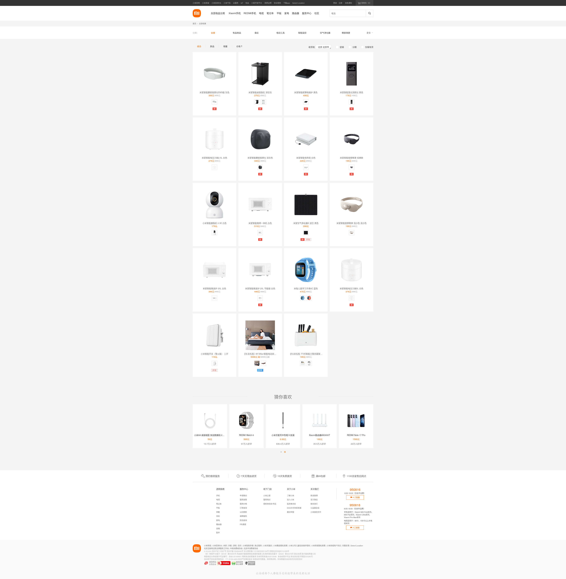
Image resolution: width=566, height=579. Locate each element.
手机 (218, 495)
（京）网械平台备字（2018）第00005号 (220, 554)
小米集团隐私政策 (280, 545)
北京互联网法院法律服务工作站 (216, 548)
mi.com (209, 551)
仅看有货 (367, 46)
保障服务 (243, 516)
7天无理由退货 (248, 476)
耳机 (218, 516)
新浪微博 (314, 495)
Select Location (298, 3)
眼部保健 (346, 32)
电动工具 (280, 32)
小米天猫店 (267, 545)
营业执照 (297, 554)
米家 (225, 545)
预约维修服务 (213, 476)
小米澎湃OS (216, 3)
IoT (242, 3)
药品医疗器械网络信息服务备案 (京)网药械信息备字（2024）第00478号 (265, 554)
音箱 (218, 528)
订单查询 (243, 508)
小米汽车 (227, 3)
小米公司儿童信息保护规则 (299, 545)
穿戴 (218, 512)
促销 (340, 46)
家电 (218, 520)
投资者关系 (291, 503)
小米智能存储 (248, 545)
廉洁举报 (290, 512)
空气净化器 (325, 32)
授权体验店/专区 (269, 503)
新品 (212, 46)
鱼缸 (257, 32)
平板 (218, 508)
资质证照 (268, 3)
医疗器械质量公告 (309, 554)
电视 (218, 499)
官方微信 (314, 499)
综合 (199, 46)
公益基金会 (315, 508)
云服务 (235, 3)
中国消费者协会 (236, 548)
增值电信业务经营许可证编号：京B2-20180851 (223, 556)
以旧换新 (243, 512)
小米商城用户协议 (334, 545)
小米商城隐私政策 (318, 545)
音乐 (239, 545)
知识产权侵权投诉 (245, 559)
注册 (340, 3)
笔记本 (219, 503)
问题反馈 (345, 545)
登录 (335, 3)
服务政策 (243, 499)
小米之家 (266, 495)
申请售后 (243, 495)
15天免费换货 (284, 476)
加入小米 (290, 499)
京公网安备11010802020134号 (256, 551)
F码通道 (243, 524)
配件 (218, 532)
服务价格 (243, 503)
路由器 (219, 524)
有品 (247, 3)
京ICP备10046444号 (235, 551)
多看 (230, 545)
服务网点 (266, 499)
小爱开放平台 (256, 3)
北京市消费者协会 (251, 548)
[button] (281, 452)
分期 (353, 46)
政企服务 (258, 545)
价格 (239, 46)
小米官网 (196, 3)
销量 (225, 46)
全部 (213, 32)
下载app (286, 4)
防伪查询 (243, 520)
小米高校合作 (316, 512)
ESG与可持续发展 (294, 508)
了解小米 (290, 495)
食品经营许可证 (284, 556)
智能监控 (302, 32)
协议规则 (277, 3)
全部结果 (202, 23)
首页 (194, 23)
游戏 (235, 545)
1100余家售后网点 (356, 476)
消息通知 (348, 3)
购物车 (366, 3)
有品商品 (237, 32)
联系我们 (314, 503)
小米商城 (205, 3)
